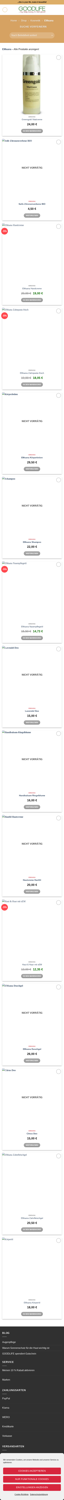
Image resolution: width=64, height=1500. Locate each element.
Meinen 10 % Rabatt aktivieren (18, 1370)
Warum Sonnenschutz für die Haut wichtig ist (25, 1348)
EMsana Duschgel (32, 1049)
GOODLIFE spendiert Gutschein (19, 1353)
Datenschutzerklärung (39, 1494)
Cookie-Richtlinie (22, 1494)
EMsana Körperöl (32, 1303)
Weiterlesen (32, 215)
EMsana (6, 49)
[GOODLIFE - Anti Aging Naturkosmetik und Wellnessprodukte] (32, 10)
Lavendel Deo (32, 711)
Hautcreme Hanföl (32, 880)
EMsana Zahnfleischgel (32, 1218)
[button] (5, 9)
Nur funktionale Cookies (32, 1479)
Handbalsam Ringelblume (32, 795)
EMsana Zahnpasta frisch (32, 373)
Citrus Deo (32, 1134)
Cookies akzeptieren (32, 1471)
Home (14, 20)
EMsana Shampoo (32, 542)
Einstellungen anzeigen (32, 1487)
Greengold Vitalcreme (32, 119)
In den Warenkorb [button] (32, 131)
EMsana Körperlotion (32, 457)
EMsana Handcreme (32, 288)
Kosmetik (35, 20)
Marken (6, 1379)
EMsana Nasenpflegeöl (32, 627)
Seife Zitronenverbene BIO (32, 204)
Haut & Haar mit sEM (32, 964)
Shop (24, 20)
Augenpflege (9, 1342)
